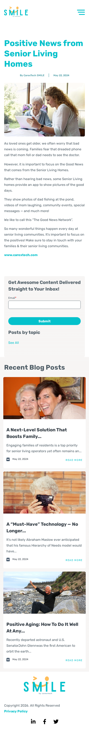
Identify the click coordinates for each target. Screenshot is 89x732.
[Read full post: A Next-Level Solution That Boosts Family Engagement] (44, 398)
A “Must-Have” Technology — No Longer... (42, 527)
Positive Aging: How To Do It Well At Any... (42, 628)
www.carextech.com (21, 255)
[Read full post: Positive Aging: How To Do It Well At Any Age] (44, 593)
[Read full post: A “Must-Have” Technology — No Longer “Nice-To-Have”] (44, 492)
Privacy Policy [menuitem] (16, 711)
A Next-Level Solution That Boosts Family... (36, 433)
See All (13, 343)
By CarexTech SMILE (32, 75)
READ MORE (74, 460)
